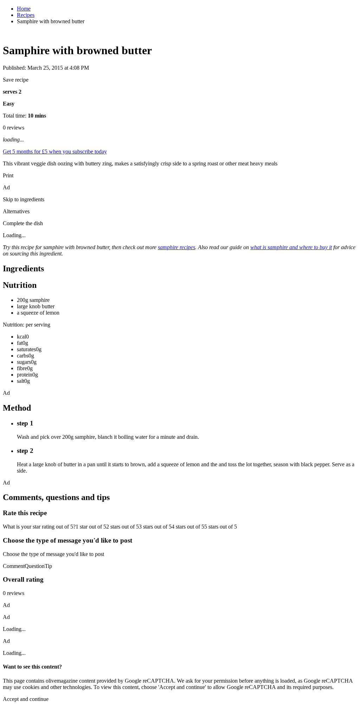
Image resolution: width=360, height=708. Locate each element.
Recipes (25, 15)
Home (24, 9)
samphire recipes (176, 247)
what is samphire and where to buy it (291, 247)
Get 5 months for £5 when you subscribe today (55, 151)
